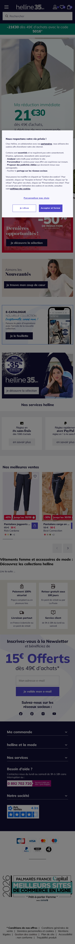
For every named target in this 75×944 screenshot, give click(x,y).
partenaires (46, 144)
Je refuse (24, 208)
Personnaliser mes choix (36, 198)
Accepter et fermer (51, 208)
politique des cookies (20, 189)
